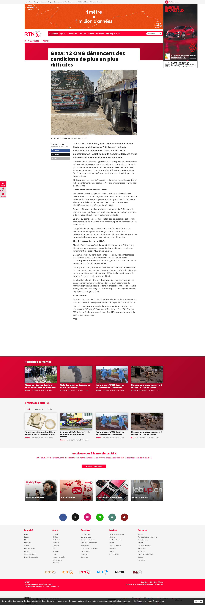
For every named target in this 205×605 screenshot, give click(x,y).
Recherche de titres (87, 540)
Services (100, 33)
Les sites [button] (28, 2)
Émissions (72, 33)
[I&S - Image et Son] (138, 572)
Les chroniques (86, 537)
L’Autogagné (85, 551)
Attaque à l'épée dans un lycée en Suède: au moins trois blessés (75, 434)
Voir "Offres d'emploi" (112, 490)
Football (55, 534)
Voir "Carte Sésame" (41, 490)
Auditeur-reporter (174, 2)
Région (26, 534)
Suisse (26, 537)
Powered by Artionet (133, 584)
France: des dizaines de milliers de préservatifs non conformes (40, 433)
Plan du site (55, 586)
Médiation (141, 551)
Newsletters (100, 517)
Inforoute (44, 2)
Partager (56, 150)
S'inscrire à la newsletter (94, 466)
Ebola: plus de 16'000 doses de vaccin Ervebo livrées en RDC (110, 386)
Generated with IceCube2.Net (152, 584)
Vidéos (91, 33)
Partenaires (142, 548)
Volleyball (56, 543)
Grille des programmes (89, 543)
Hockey (55, 537)
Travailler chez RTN (144, 546)
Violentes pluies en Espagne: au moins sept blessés (75, 386)
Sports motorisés (59, 557)
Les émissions (86, 534)
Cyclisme (56, 546)
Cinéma (112, 537)
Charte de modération (145, 554)
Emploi (111, 551)
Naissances (58, 2)
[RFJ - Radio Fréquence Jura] (102, 572)
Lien (55, 158)
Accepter (198, 601)
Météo (111, 543)
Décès (65, 2)
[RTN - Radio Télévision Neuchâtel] (85, 572)
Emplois (50, 2)
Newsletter (141, 560)
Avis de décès (114, 554)
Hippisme (56, 551)
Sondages (84, 554)
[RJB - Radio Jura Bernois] (67, 572)
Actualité (53, 33)
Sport (62, 33)
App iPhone (112, 517)
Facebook (63, 517)
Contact (140, 557)
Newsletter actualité (31, 557)
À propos (141, 534)
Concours (84, 557)
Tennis (55, 554)
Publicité (141, 543)
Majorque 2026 (113, 33)
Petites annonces (115, 546)
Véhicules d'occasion (96, 2)
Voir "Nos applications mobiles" (76, 490)
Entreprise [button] (37, 2)
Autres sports (57, 560)
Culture (26, 546)
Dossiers (27, 551)
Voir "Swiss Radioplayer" (147, 490)
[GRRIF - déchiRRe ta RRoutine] (120, 572)
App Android (124, 517)
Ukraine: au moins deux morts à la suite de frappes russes (146, 386)
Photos (82, 33)
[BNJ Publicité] (50, 572)
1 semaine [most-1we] (39, 409)
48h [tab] (29, 409)
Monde (46, 40)
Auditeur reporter (30, 554)
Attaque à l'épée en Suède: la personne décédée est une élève (40, 386)
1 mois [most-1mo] (49, 409)
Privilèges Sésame (83, 2)
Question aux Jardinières (89, 548)
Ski (54, 548)
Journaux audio (29, 548)
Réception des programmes (147, 537)
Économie (27, 543)
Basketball (56, 540)
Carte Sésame (72, 2)
